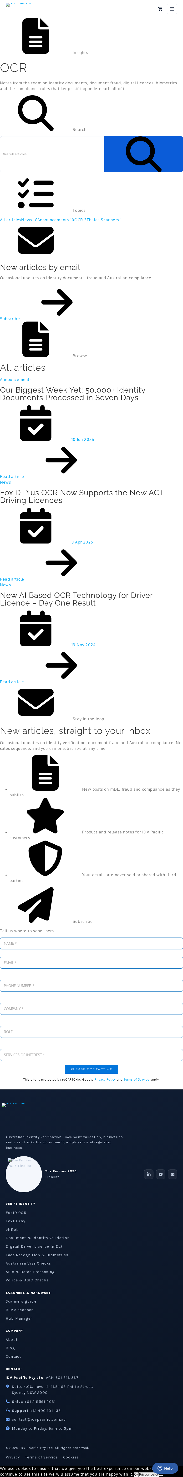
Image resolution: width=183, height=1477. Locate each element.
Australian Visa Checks (28, 1263)
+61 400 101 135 (45, 1410)
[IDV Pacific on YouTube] (160, 1174)
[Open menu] (172, 9)
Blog (10, 1348)
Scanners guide (21, 1301)
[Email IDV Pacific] (172, 1174)
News (29, 219)
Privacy (13, 1457)
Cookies (71, 1457)
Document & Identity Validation (38, 1238)
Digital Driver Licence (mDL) (34, 1246)
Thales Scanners (104, 219)
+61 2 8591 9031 (40, 1401)
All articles (10, 219)
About (12, 1339)
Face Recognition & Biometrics (37, 1255)
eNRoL (12, 1229)
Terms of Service (137, 1079)
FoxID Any (15, 1221)
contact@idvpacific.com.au (39, 1419)
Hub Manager (19, 1318)
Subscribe (10, 318)
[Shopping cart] (160, 9)
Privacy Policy (105, 1079)
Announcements (55, 219)
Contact (13, 1356)
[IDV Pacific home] (24, 9)
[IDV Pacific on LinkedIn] (148, 1174)
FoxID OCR (16, 1212)
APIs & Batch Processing (30, 1272)
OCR (80, 219)
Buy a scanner (19, 1310)
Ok (136, 1474)
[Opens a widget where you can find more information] (165, 1469)
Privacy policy (149, 1474)
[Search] (143, 154)
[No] (161, 1475)
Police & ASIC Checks (27, 1280)
